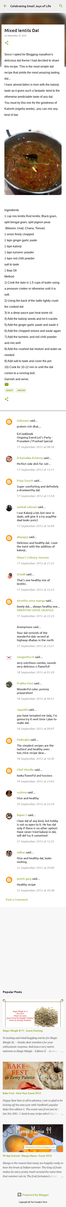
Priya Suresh (25, 480)
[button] (6, 43)
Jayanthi (22, 709)
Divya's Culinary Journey (33, 557)
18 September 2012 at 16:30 (35, 758)
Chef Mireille (25, 769)
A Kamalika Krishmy (30, 458)
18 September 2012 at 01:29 (35, 672)
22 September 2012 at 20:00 (35, 867)
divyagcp (22, 537)
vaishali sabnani (27, 507)
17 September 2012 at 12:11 (35, 469)
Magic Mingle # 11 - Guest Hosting (23, 1030)
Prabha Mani (25, 683)
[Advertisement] (33, 945)
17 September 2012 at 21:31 (35, 563)
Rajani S (22, 815)
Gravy (9, 390)
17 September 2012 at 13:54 (35, 496)
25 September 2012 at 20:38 (35, 890)
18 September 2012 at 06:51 (35, 698)
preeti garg (24, 878)
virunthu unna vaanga (31, 600)
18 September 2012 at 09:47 (35, 728)
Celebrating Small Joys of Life (30, 6)
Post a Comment (17, 899)
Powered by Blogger (35, 1194)
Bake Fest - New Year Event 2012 (22, 1093)
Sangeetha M (25, 657)
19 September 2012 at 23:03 (35, 781)
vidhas (21, 852)
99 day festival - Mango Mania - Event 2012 (27, 1155)
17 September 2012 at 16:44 (35, 526)
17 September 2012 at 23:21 (35, 646)
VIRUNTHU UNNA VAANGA (35, 610)
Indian (21, 390)
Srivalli (21, 574)
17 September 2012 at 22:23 (35, 589)
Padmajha (23, 739)
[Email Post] (6, 385)
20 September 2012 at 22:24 (35, 804)
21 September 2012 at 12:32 (35, 841)
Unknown (23, 420)
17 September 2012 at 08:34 (35, 447)
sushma (22, 792)
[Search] (61, 5)
